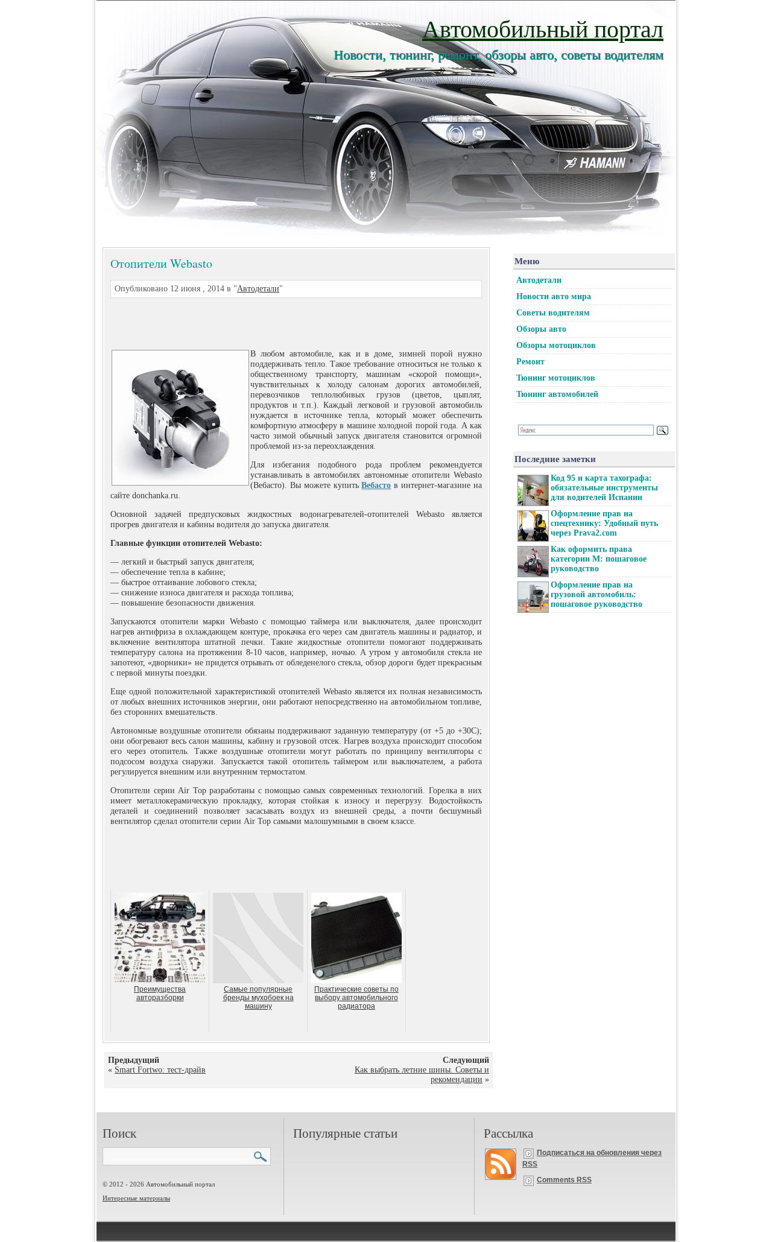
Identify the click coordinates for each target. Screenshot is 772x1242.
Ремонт (530, 361)
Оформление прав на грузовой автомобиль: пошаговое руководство (596, 594)
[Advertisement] (282, 322)
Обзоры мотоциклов (556, 345)
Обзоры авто (541, 329)
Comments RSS (564, 1180)
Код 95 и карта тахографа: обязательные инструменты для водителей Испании (604, 488)
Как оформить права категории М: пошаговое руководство (599, 559)
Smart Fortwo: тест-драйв (160, 1069)
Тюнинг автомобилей (557, 394)
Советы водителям (553, 312)
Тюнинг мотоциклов (555, 377)
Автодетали (258, 288)
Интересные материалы (136, 1198)
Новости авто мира (553, 296)
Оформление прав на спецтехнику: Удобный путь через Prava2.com (604, 523)
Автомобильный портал (542, 28)
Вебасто (376, 485)
